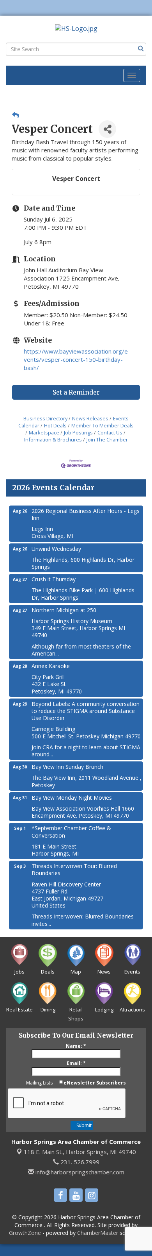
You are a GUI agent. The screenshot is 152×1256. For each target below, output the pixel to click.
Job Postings (78, 432)
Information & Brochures (53, 439)
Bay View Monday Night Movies (72, 797)
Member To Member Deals (102, 425)
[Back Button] (15, 115)
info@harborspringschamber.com (79, 1172)
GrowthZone (25, 1232)
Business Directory (45, 418)
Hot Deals (55, 425)
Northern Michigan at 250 (64, 610)
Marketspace (44, 432)
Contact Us (109, 432)
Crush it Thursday (54, 579)
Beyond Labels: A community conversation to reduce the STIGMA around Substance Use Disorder (86, 711)
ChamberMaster (97, 1232)
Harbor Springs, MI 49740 (80, 1152)
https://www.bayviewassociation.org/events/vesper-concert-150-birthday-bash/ (76, 359)
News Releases (90, 418)
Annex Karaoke (51, 666)
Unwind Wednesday (56, 548)
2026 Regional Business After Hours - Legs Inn (86, 514)
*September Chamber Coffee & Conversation (71, 831)
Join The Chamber (107, 439)
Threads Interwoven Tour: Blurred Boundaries (74, 869)
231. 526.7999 (79, 1162)
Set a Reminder (76, 392)
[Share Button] (107, 129)
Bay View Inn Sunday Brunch (67, 766)
